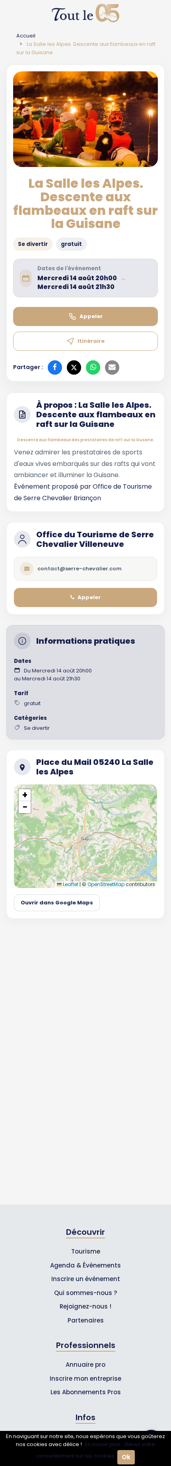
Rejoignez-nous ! (85, 1306)
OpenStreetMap (105, 884)
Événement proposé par (53, 486)
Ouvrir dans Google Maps (57, 902)
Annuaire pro (85, 1364)
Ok (126, 1457)
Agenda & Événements (85, 1265)
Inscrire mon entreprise (85, 1378)
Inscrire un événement (85, 1279)
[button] (25, 795)
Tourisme (85, 1251)
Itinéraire (91, 341)
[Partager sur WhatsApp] (93, 367)
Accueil (25, 35)
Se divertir (33, 244)
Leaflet (70, 884)
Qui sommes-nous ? (85, 1293)
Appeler (91, 316)
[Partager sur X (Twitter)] (74, 367)
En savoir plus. (103, 1444)
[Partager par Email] (112, 367)
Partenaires (86, 1320)
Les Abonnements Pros (86, 1392)
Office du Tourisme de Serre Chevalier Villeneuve (95, 539)
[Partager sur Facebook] (55, 367)
